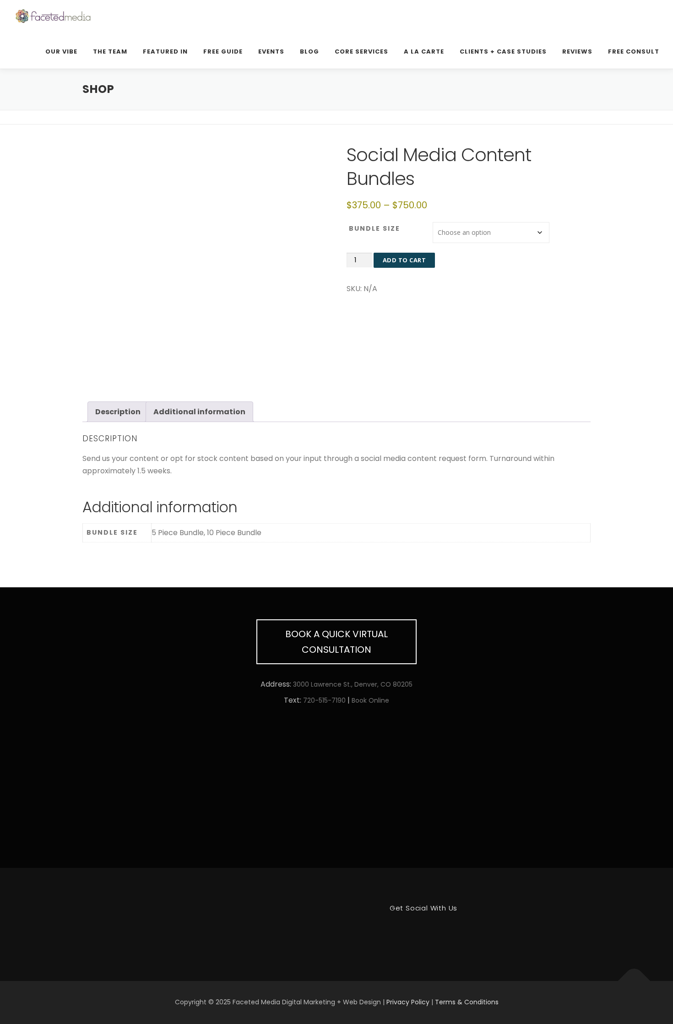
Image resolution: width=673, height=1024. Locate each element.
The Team (110, 51)
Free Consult (633, 51)
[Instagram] (457, 933)
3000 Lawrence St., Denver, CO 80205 (352, 684)
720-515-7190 (324, 700)
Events (271, 51)
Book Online (370, 700)
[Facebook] (412, 933)
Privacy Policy (407, 1002)
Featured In (165, 51)
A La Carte (424, 51)
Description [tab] (118, 411)
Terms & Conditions (467, 1002)
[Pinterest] (390, 933)
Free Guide (223, 51)
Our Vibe (61, 51)
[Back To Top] (634, 981)
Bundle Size (374, 228)
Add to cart (404, 260)
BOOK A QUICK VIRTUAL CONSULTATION (336, 642)
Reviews (577, 51)
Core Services (361, 51)
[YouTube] (434, 933)
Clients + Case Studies (503, 51)
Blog (309, 51)
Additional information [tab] (199, 411)
